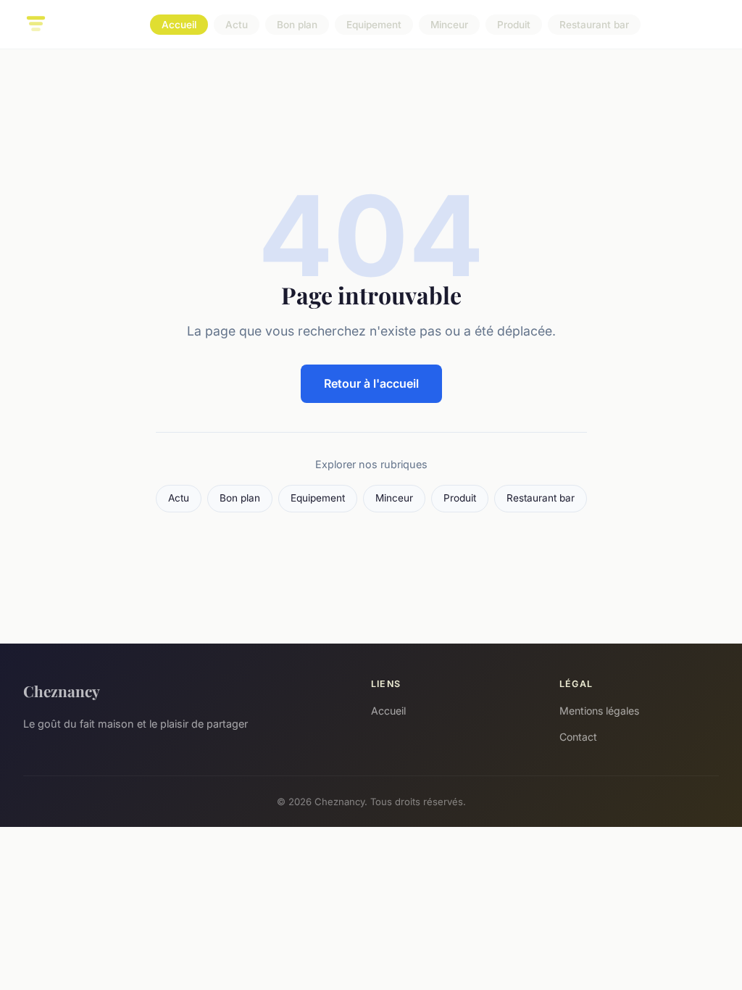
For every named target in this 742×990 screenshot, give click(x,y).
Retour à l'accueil (371, 383)
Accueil (179, 24)
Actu (236, 24)
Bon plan (297, 24)
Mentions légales (599, 710)
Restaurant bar (594, 24)
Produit (513, 24)
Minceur (449, 24)
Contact (578, 737)
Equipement (373, 24)
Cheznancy (61, 691)
